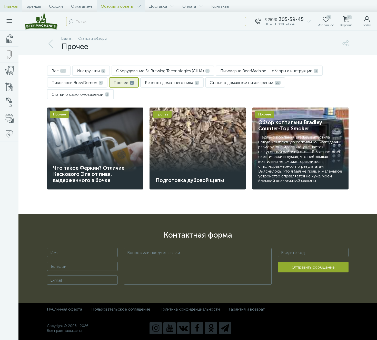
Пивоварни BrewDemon (77, 82)
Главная (11, 6)
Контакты (220, 6)
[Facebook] (197, 328)
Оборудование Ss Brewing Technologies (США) (162, 70)
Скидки (56, 6)
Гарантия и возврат (247, 309)
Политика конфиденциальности (190, 309)
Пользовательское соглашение (120, 309)
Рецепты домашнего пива (171, 82)
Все (58, 70)
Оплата (189, 6)
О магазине (82, 6)
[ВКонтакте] (183, 328)
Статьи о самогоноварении (80, 94)
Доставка (158, 6)
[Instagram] (156, 328)
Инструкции (90, 70)
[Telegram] (225, 328)
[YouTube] (169, 328)
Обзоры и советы (117, 6)
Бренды (33, 6)
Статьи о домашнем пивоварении (244, 82)
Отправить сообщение (313, 267)
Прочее (123, 82)
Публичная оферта (64, 309)
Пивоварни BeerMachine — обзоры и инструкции (268, 70)
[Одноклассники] (211, 328)
